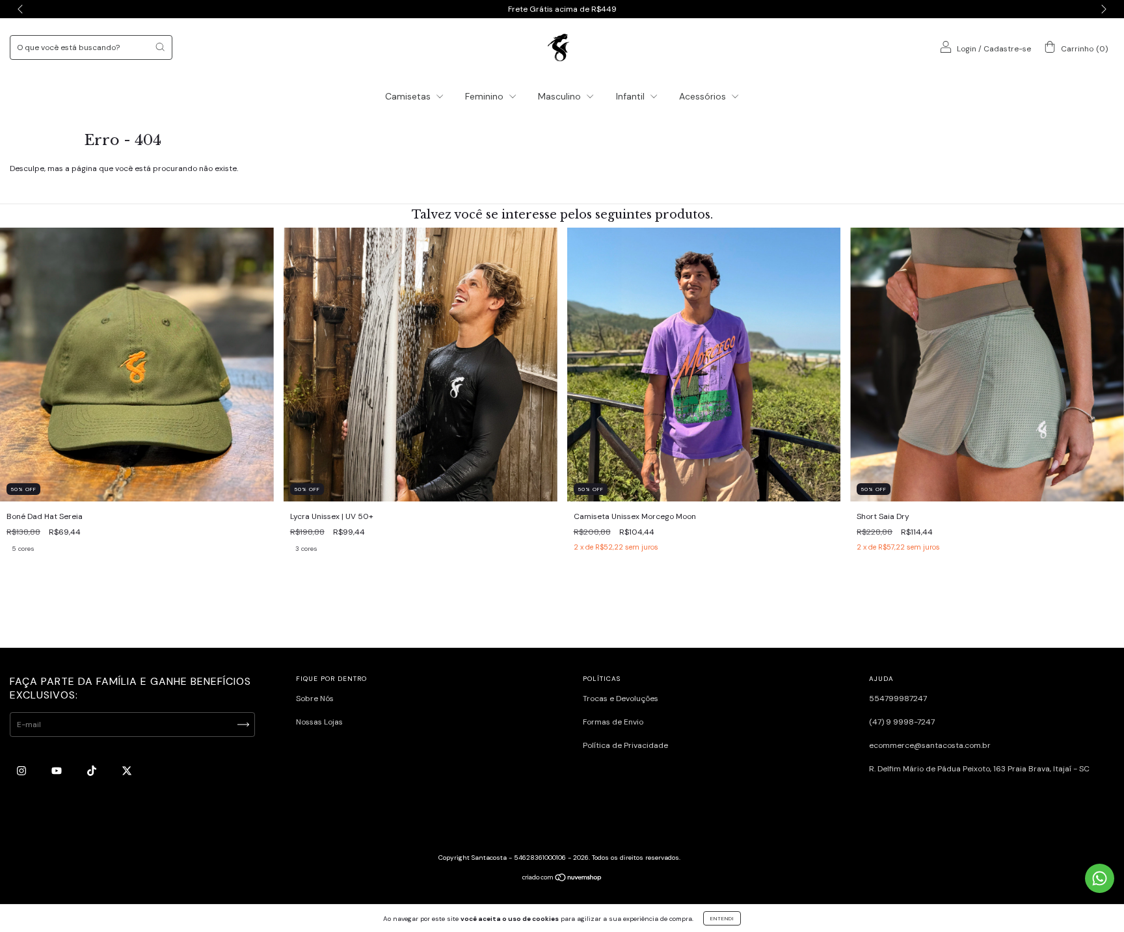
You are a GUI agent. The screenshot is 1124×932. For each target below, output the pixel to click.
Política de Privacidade (625, 745)
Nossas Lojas (319, 722)
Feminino (485, 96)
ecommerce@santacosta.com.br (930, 745)
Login (966, 49)
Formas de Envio (613, 722)
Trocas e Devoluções (620, 698)
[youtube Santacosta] (57, 771)
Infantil (631, 96)
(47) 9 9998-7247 (902, 722)
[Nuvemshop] (562, 879)
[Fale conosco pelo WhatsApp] (1099, 878)
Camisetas (409, 96)
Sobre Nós (315, 698)
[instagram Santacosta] (22, 771)
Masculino (560, 96)
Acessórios (704, 96)
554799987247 (898, 698)
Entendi (722, 918)
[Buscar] (160, 47)
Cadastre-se (1007, 49)
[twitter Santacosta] (127, 771)
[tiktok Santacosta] (92, 771)
